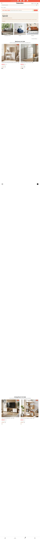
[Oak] (21, 68)
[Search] (2, 5)
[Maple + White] (21, 423)
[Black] (2, 68)
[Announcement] (20, 1)
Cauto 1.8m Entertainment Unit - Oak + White (8, 418)
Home (2, 7)
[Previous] (2, 29)
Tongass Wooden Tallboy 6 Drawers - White (27, 62)
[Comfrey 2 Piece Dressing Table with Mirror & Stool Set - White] (10, 53)
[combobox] (20, 5)
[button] (37, 5)
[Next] (37, 29)
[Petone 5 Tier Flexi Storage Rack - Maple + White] (29, 408)
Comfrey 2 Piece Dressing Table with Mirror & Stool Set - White (10, 62)
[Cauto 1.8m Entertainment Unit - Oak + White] (10, 408)
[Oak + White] (2, 423)
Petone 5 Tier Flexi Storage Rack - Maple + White (27, 418)
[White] (3, 68)
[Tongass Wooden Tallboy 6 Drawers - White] (29, 53)
